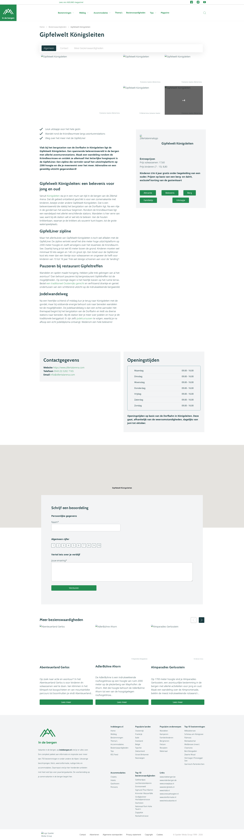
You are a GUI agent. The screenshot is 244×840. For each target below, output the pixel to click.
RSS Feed (114, 754)
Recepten (163, 748)
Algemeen (49, 48)
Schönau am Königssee (193, 734)
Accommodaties (101, 13)
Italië (137, 737)
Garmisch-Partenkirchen (194, 764)
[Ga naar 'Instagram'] (198, 2)
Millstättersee (190, 731)
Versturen (74, 588)
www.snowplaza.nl (167, 783)
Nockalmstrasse (141, 816)
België (137, 744)
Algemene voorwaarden (112, 834)
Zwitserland (140, 751)
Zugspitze (139, 812)
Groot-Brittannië (142, 754)
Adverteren (94, 834)
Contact (64, 48)
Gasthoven (115, 783)
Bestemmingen (64, 13)
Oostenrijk (139, 731)
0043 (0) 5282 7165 (64, 371)
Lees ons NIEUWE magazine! (71, 2)
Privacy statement (133, 834)
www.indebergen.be (168, 777)
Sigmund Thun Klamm (144, 790)
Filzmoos (187, 737)
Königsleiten (53, 195)
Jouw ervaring (58, 560)
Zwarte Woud (189, 754)
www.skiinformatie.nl (168, 797)
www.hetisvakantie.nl (168, 800)
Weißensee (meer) (191, 744)
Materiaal (163, 751)
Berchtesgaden (190, 751)
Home (42, 27)
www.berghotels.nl (167, 787)
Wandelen (164, 731)
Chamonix (188, 748)
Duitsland (139, 741)
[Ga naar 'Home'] (8, 13)
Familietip (148, 200)
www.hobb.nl (165, 790)
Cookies (160, 834)
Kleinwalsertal (190, 741)
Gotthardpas (140, 780)
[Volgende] (201, 620)
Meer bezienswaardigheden (88, 48)
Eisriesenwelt (140, 786)
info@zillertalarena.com (62, 374)
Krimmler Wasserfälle (144, 793)
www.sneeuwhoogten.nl (169, 794)
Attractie (148, 192)
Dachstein (139, 803)
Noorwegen (140, 758)
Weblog (82, 13)
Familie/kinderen (166, 737)
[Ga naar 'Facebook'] (191, 2)
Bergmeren (164, 741)
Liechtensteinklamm (143, 783)
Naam (54, 522)
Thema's (118, 12)
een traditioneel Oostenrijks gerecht (65, 283)
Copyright (149, 834)
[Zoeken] (204, 13)
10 (99, 545)
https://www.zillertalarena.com (68, 367)
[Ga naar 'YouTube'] (204, 2)
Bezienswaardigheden (135, 12)
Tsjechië (138, 748)
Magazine (165, 12)
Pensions (114, 787)
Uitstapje (180, 200)
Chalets (114, 777)
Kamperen (164, 734)
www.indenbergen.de (168, 780)
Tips (152, 13)
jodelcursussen (85, 318)
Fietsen (163, 744)
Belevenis (169, 192)
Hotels (113, 780)
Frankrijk (138, 734)
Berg (189, 192)
